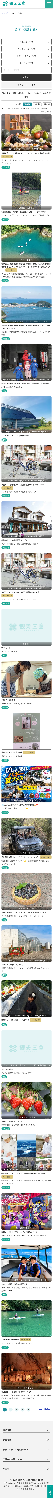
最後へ (47, 1409)
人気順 (37, 104)
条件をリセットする (26, 85)
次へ (40, 1409)
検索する (26, 77)
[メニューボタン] (49, 4)
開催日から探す (26, 41)
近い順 (47, 104)
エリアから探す (26, 63)
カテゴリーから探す (26, 48)
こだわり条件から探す (26, 55)
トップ (4, 13)
